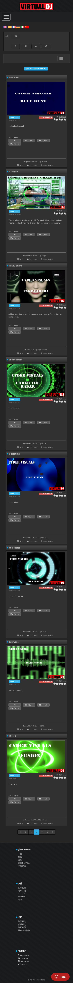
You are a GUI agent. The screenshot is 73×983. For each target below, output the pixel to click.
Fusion (12, 736)
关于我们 (22, 921)
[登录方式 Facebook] (15, 46)
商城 (20, 857)
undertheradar (16, 360)
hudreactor (14, 548)
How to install (47, 165)
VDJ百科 (22, 893)
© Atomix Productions (36, 980)
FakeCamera (15, 266)
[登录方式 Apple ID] (35, 46)
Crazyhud (13, 172)
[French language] (14, 27)
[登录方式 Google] (46, 46)
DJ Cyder (62, 117)
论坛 (20, 899)
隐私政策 (22, 927)
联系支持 (22, 888)
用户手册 (22, 891)
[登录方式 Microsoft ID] (25, 46)
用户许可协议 (24, 930)
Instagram (25, 961)
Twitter (23, 964)
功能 (20, 860)
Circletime (14, 454)
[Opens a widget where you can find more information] (60, 977)
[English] (5, 27)
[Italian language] (22, 27)
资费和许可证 (24, 863)
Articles (21, 896)
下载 (20, 854)
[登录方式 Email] (15, 36)
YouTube (24, 958)
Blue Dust (14, 78)
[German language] (18, 27)
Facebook (24, 955)
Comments (33, 165)
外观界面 (22, 866)
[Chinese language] (27, 27)
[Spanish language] (9, 27)
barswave (14, 642)
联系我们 (22, 924)
